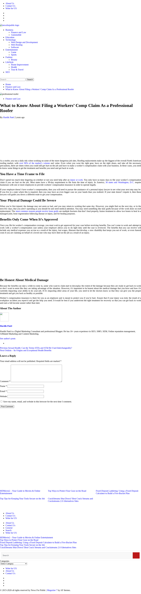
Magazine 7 (52, 590)
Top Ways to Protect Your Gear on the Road (67, 491)
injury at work (76, 180)
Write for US (11, 8)
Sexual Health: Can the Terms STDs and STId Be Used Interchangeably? (36, 348)
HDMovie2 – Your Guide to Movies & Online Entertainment (26, 537)
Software (15, 47)
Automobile (16, 35)
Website (3, 396)
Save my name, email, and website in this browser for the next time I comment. (37, 401)
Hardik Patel (9, 117)
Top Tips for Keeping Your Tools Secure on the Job (22, 498)
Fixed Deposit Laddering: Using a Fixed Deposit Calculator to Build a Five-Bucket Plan (117, 492)
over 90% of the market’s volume (34, 163)
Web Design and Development (24, 42)
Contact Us (10, 6)
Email (3, 391)
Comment (5, 381)
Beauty (14, 60)
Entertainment (12, 50)
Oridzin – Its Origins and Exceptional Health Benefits (25, 350)
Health (14, 67)
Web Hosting (16, 45)
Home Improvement (20, 64)
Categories (4, 561)
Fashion (9, 57)
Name (3, 386)
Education (10, 37)
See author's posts (7, 338)
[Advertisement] (70, 138)
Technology (11, 40)
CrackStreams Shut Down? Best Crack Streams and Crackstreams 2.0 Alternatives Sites (70, 499)
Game (13, 52)
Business (9, 30)
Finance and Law (18, 32)
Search (8, 530)
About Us (10, 3)
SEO (8, 72)
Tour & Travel (17, 69)
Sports (14, 55)
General (9, 528)
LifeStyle (9, 62)
